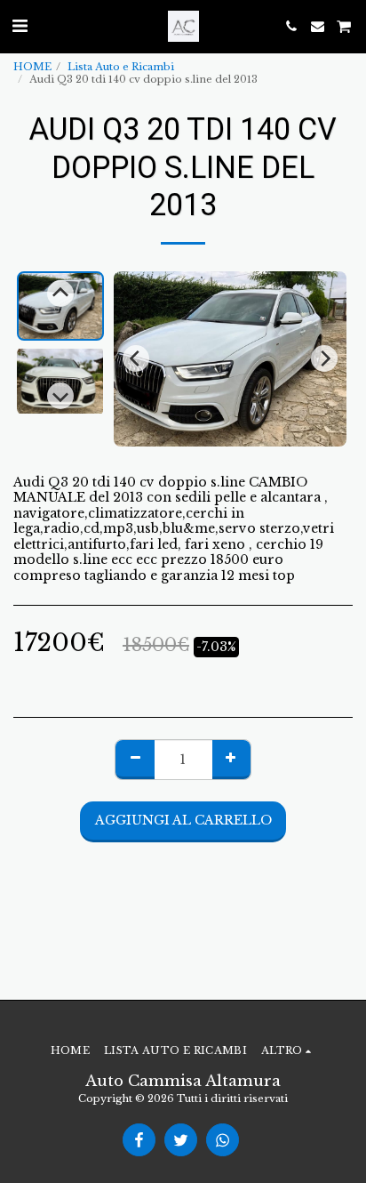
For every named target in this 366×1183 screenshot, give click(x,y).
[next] (324, 358)
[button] (19, 26)
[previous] (136, 358)
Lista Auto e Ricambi (121, 66)
